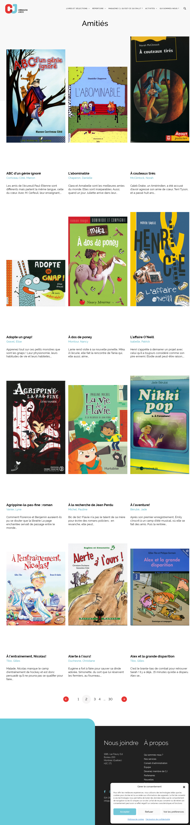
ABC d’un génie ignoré (23, 173)
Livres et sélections (76, 8)
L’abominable (78, 173)
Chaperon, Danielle (80, 177)
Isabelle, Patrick (140, 341)
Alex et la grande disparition (152, 656)
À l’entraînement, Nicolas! (26, 656)
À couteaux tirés (142, 173)
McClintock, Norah (141, 177)
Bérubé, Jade (138, 509)
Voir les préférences (173, 811)
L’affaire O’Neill (142, 337)
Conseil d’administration (155, 763)
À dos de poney (80, 337)
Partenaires (149, 775)
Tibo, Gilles (13, 660)
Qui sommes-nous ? (169, 8)
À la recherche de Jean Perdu (90, 505)
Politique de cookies (136, 819)
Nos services (150, 759)
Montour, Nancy (78, 341)
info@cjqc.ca (110, 801)
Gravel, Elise (14, 341)
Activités (150, 8)
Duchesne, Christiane (81, 660)
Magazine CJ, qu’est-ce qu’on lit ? (126, 8)
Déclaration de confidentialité (158, 819)
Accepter (124, 811)
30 (110, 699)
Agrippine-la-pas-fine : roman (29, 505)
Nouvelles (149, 779)
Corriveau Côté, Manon (20, 177)
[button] (184, 786)
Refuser (149, 811)
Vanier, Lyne (14, 509)
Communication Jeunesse (16, 8)
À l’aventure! (140, 505)
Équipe (147, 767)
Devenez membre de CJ (155, 771)
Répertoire (98, 8)
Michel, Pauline (77, 509)
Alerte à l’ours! (79, 656)
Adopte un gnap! (19, 337)
